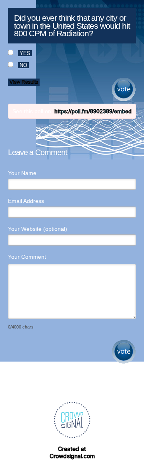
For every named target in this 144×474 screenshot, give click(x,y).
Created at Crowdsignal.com (72, 452)
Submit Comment (124, 352)
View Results (24, 82)
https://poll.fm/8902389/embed (93, 111)
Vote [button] (124, 89)
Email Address (26, 201)
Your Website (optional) (37, 229)
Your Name (22, 173)
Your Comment (27, 257)
